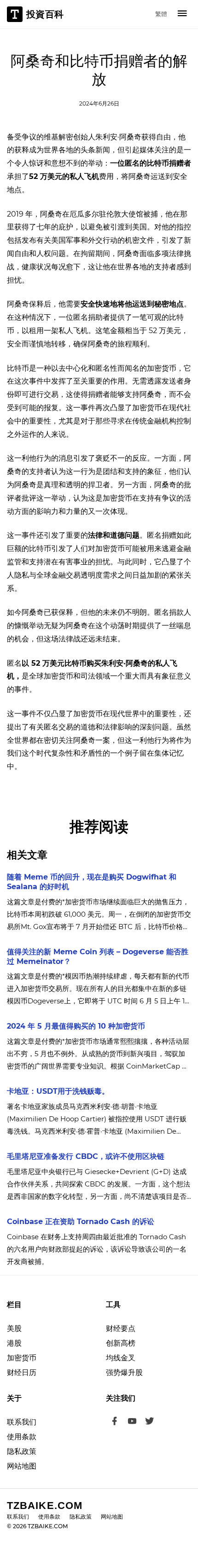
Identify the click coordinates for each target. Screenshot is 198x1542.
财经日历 (21, 1372)
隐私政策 (21, 1451)
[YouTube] (132, 1422)
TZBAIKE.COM (44, 1505)
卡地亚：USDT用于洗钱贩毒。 (58, 1091)
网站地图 (21, 1466)
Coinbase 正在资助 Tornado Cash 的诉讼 (80, 1221)
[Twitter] (150, 1422)
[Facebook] (115, 1422)
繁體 (161, 13)
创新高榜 (120, 1343)
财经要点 (120, 1328)
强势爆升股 (124, 1372)
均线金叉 (120, 1357)
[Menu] (182, 14)
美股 (14, 1328)
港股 (14, 1343)
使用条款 (21, 1436)
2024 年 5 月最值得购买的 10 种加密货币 (76, 1026)
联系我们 (21, 1422)
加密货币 (21, 1357)
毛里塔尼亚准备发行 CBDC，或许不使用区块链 (85, 1156)
